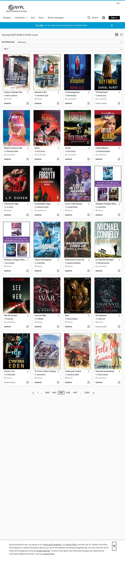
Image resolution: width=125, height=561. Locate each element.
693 (75, 392)
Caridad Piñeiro (72, 207)
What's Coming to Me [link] (13, 148)
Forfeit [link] (68, 148)
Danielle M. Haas (42, 95)
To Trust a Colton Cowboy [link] (45, 371)
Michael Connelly (103, 263)
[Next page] (93, 392)
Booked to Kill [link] (40, 92)
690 (54, 392)
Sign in (114, 17)
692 (68, 392)
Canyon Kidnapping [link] (43, 260)
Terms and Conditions (52, 544)
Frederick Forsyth (42, 207)
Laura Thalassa (72, 319)
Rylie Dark (9, 319)
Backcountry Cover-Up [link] (74, 260)
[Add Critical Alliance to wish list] (118, 159)
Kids (33, 17)
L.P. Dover (9, 207)
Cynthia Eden (10, 374)
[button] (92, 18)
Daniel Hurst (102, 95)
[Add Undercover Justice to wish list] (88, 382)
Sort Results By (8, 42)
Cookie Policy (48, 554)
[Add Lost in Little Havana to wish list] (88, 215)
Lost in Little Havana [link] (73, 204)
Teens (41, 17)
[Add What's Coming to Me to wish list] (27, 159)
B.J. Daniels (10, 263)
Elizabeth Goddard (104, 151)
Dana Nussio (41, 374)
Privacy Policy (71, 544)
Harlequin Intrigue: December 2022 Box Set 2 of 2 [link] (107, 204)
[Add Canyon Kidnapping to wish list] (58, 271)
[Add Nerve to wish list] (58, 159)
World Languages (56, 17)
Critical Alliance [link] (102, 148)
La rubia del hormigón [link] (105, 260)
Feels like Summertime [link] (105, 371)
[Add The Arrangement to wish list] (88, 103)
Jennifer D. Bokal (73, 374)
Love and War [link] (40, 316)
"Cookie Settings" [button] (43, 551)
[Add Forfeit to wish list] (88, 159)
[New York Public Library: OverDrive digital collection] (16, 8)
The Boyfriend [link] (101, 92)
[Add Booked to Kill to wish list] (58, 103)
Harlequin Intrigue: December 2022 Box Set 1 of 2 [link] (15, 260)
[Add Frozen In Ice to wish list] (27, 382)
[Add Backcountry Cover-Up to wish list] (88, 271)
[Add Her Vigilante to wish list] (118, 326)
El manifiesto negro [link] (43, 204)
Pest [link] (67, 316)
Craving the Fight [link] (11, 204)
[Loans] (103, 18)
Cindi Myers (102, 207)
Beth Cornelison (11, 95)
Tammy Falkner (103, 374)
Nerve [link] (37, 148)
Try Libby (39, 25)
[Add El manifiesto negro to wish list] (58, 215)
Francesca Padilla (12, 151)
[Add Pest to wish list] (88, 326)
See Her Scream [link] (10, 316)
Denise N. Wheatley (74, 263)
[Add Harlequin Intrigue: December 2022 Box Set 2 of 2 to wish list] (118, 215)
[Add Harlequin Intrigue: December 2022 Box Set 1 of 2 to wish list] (27, 271)
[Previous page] (33, 392)
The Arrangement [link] (72, 92)
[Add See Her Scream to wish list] (27, 326)
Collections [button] (20, 17)
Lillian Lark (101, 319)
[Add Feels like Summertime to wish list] (118, 382)
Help (118, 3)
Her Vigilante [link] (101, 316)
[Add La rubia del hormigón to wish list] (118, 271)
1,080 (86, 392)
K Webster (40, 319)
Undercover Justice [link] (73, 371)
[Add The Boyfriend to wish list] (118, 103)
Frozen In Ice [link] (9, 371)
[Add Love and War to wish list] (58, 326)
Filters (6, 49)
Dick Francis (41, 151)
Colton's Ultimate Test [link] (13, 92)
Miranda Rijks (72, 95)
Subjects (7, 17)
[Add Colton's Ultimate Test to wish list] (27, 103)
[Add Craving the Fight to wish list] (27, 215)
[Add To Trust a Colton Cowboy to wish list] (58, 382)
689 (47, 392)
